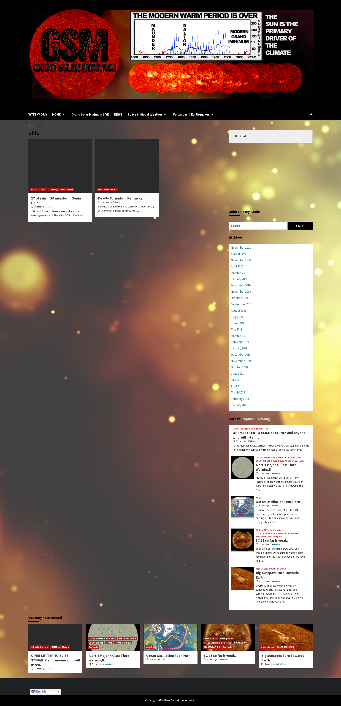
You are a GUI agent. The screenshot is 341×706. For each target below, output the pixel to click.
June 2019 (237, 323)
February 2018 (240, 399)
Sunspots (299, 461)
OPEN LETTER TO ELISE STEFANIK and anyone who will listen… (55, 660)
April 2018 (237, 386)
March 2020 (238, 273)
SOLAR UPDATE (263, 461)
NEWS (118, 114)
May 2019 (236, 329)
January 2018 (239, 405)
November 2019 (241, 292)
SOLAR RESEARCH (292, 458)
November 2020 (241, 260)
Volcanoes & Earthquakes (191, 114)
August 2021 (238, 254)
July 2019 (237, 317)
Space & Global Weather (145, 114)
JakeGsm (275, 473)
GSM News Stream (260, 429)
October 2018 (239, 367)
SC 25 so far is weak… (273, 540)
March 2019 (238, 336)
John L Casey (262, 569)
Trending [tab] (263, 419)
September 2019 (241, 304)
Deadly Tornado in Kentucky (120, 198)
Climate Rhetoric (241, 429)
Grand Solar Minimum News (269, 458)
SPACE (274, 461)
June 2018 (237, 374)
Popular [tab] (248, 419)
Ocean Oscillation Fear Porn (278, 501)
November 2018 (241, 361)
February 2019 (240, 342)
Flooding (53, 189)
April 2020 (237, 266)
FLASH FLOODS (38, 189)
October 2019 (239, 298)
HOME (56, 114)
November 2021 (241, 248)
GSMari (49, 206)
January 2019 (239, 348)
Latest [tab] (234, 419)
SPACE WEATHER (286, 461)
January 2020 (239, 279)
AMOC (258, 498)
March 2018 (238, 392)
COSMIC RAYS (262, 530)
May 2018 (236, 380)
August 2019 (238, 311)
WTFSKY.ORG (37, 114)
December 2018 (241, 355)
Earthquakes (276, 530)
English (41, 691)
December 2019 (241, 285)
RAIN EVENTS (67, 189)
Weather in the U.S (107, 189)
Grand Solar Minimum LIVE (90, 114)
